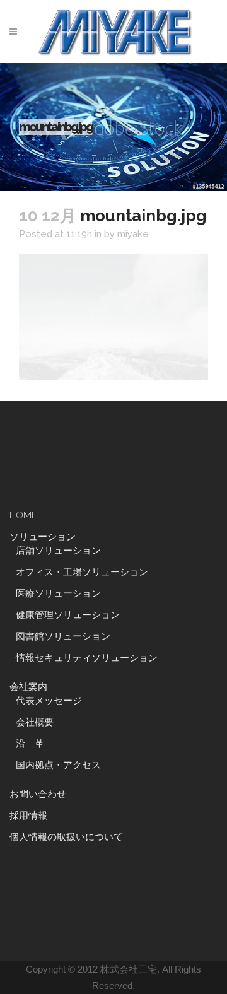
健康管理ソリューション (68, 615)
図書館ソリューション (63, 636)
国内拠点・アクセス (58, 765)
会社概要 (35, 722)
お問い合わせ (37, 794)
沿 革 (35, 743)
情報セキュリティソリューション (87, 658)
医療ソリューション (58, 593)
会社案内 (28, 687)
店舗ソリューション (58, 550)
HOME (23, 515)
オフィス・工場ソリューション (82, 572)
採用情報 (28, 815)
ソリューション (42, 536)
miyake (133, 234)
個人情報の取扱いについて (66, 837)
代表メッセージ (49, 700)
